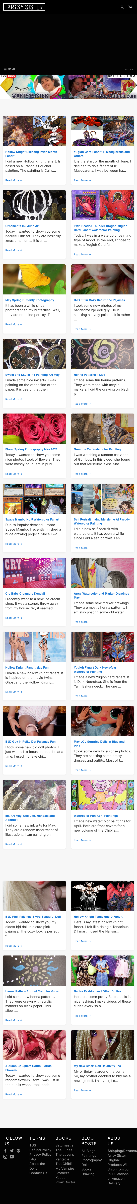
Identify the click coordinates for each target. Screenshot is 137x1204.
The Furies (63, 1150)
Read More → (13, 180)
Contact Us (38, 1173)
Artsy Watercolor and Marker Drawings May (101, 595)
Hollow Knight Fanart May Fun (27, 667)
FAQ (32, 1159)
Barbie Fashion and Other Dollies (97, 991)
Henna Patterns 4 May (89, 374)
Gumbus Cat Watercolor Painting (97, 449)
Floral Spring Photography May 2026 (31, 449)
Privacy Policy (40, 1155)
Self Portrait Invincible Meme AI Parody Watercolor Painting (102, 521)
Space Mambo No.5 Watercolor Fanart (32, 519)
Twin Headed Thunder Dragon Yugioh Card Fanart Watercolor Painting (100, 228)
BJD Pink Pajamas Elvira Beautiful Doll (33, 916)
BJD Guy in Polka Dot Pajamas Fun (30, 741)
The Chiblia (64, 1164)
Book (86, 1169)
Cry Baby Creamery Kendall (25, 593)
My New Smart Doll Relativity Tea (97, 1066)
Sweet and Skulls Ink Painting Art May (32, 374)
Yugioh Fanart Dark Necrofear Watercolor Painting (95, 669)
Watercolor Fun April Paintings (96, 815)
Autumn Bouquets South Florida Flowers (28, 1068)
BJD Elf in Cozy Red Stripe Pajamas (99, 300)
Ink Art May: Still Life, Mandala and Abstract (30, 817)
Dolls (85, 1165)
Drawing (88, 1174)
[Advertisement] (68, 39)
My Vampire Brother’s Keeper (64, 1173)
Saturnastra (64, 1145)
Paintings (89, 1156)
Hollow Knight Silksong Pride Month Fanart (31, 154)
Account (129, 69)
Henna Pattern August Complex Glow (32, 991)
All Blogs (88, 1151)
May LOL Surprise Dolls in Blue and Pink (99, 743)
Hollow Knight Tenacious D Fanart (98, 916)
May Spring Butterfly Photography (29, 300)
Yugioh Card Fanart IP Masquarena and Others (102, 154)
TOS (32, 1145)
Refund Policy (40, 1150)
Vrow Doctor (65, 1182)
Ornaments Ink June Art (22, 226)
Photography (92, 1160)
